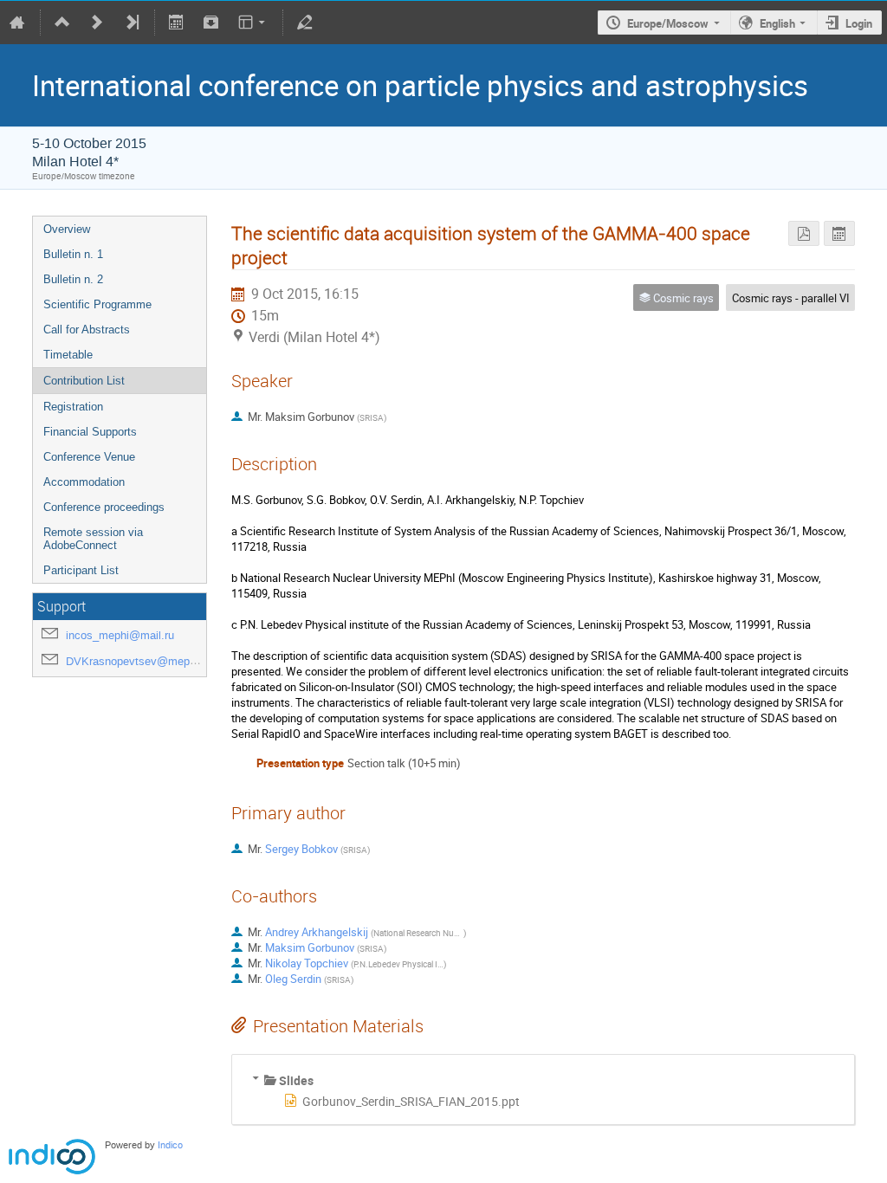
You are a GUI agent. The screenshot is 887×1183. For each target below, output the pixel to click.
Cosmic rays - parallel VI (791, 298)
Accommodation (84, 481)
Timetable (68, 354)
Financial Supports (90, 431)
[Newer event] (97, 22)
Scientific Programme (97, 304)
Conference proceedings (104, 507)
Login (858, 23)
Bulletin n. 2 (73, 279)
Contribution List (84, 380)
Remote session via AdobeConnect (93, 539)
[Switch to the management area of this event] (305, 22)
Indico (170, 1145)
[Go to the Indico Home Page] (17, 22)
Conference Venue (89, 456)
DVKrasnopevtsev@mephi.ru (138, 661)
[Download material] (210, 22)
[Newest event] (131, 22)
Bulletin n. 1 (73, 254)
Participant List (81, 570)
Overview (66, 229)
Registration (73, 406)
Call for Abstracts (86, 329)
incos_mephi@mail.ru (120, 635)
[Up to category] (62, 22)
